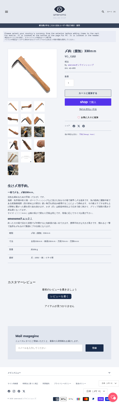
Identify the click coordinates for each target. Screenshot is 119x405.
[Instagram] (14, 391)
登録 (94, 348)
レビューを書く (59, 296)
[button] (50, 73)
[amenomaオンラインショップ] (59, 11)
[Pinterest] (19, 391)
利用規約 (46, 384)
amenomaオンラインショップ (81, 65)
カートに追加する (88, 93)
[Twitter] (24, 391)
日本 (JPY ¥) (107, 383)
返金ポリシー (81, 384)
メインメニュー (14, 373)
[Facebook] (9, 391)
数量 (67, 76)
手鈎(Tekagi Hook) (87, 134)
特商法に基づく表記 (30, 384)
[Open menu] (6, 11)
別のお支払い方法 (88, 109)
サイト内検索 (13, 384)
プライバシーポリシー (62, 384)
